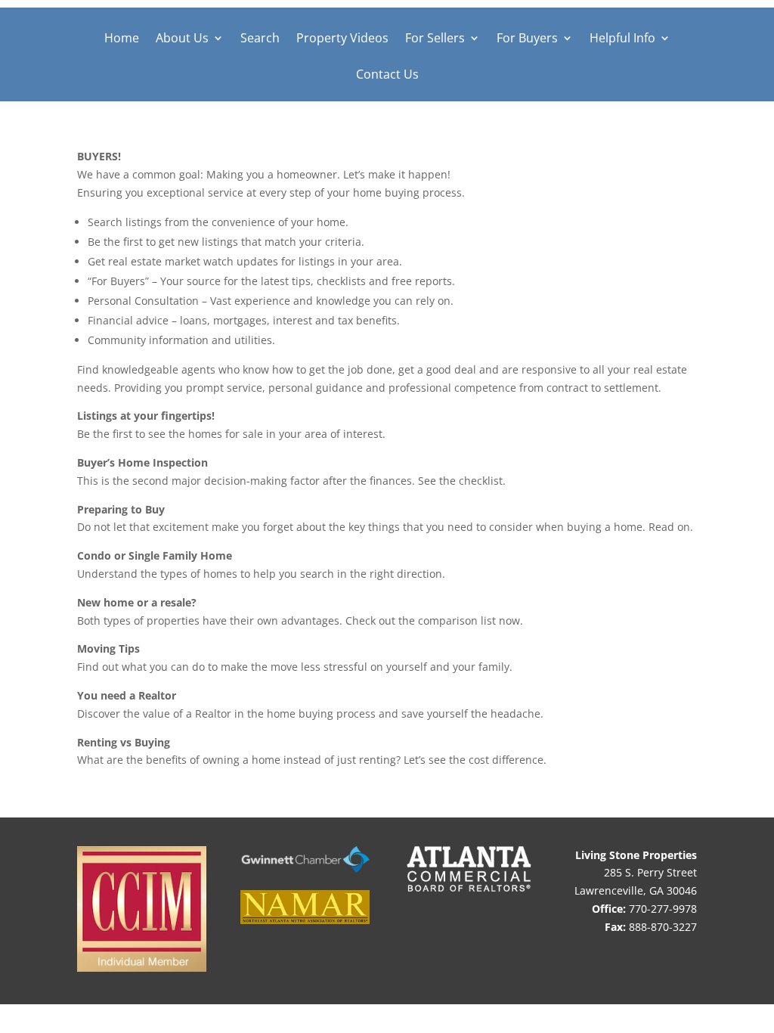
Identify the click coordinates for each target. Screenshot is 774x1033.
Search (260, 39)
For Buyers (527, 39)
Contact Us (387, 75)
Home (121, 39)
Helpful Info (622, 39)
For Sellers (435, 39)
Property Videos (342, 39)
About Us (182, 39)
